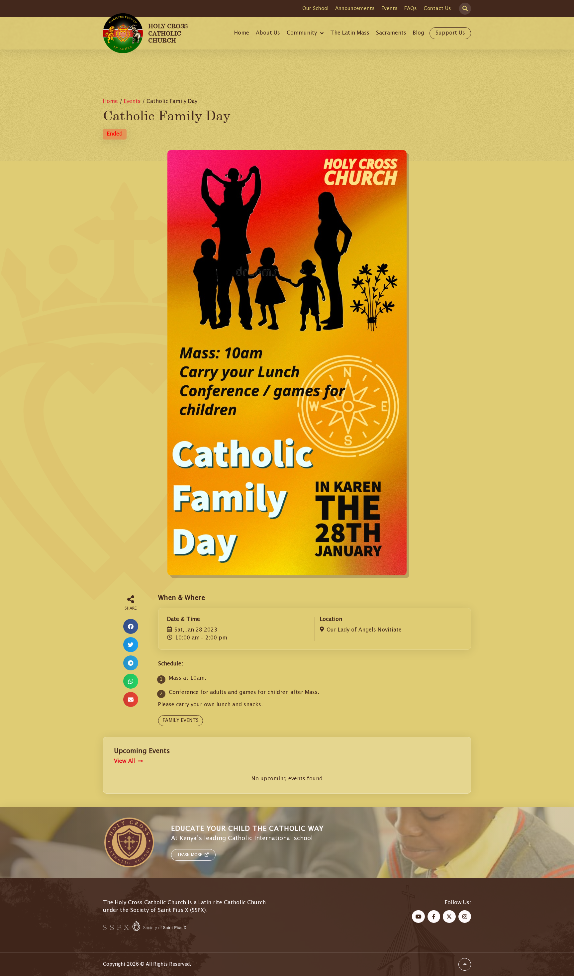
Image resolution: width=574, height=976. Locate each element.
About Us (268, 33)
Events (389, 8)
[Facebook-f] (434, 916)
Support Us (450, 33)
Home (241, 33)
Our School (315, 8)
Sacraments (391, 33)
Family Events (180, 720)
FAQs (410, 8)
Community (302, 33)
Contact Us (437, 8)
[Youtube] (418, 916)
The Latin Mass (349, 33)
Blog (418, 33)
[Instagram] (464, 916)
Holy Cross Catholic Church (168, 33)
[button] (130, 626)
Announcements (355, 8)
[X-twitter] (449, 916)
